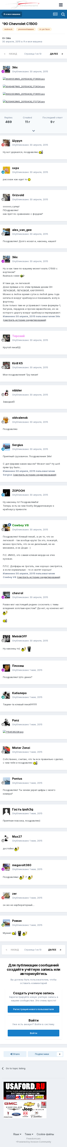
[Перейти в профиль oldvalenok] (6, 420)
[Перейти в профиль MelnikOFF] (6, 638)
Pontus (17, 778)
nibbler (17, 390)
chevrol (17, 593)
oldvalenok (20, 417)
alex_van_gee (22, 230)
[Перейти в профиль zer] (6, 895)
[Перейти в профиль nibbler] (6, 392)
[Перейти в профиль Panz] (6, 722)
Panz (15, 720)
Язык (16, 1134)
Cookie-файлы (45, 1134)
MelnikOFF (19, 636)
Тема (28, 1134)
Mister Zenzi (21, 748)
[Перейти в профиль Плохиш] (6, 668)
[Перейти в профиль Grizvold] (6, 197)
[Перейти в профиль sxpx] (6, 170)
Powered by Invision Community (34, 1141)
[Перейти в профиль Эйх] (6, 69)
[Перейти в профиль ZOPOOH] (6, 492)
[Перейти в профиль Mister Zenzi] (6, 749)
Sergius (17, 445)
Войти (33, 1033)
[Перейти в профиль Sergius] (6, 447)
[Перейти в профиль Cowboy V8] (6, 527)
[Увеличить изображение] (24, 78)
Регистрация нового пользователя (33, 1009)
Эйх (8, 38)
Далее (54, 53)
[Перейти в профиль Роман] (6, 923)
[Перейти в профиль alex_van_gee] (6, 231)
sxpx (15, 168)
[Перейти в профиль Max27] (6, 838)
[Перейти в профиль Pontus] (6, 780)
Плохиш (18, 666)
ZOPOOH (18, 490)
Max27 (17, 836)
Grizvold (18, 195)
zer (14, 893)
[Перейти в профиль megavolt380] (6, 867)
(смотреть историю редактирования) (24, 320)
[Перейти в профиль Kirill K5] (6, 365)
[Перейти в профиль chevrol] (6, 595)
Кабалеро (19, 693)
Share (16, 1054)
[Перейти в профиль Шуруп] (6, 142)
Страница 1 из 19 (33, 53)
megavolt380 (21, 865)
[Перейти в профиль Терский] (6, 338)
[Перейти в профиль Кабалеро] (6, 695)
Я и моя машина (32, 41)
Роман (17, 920)
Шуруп (17, 140)
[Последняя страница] (62, 54)
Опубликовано (30, 71)
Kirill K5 (17, 363)
